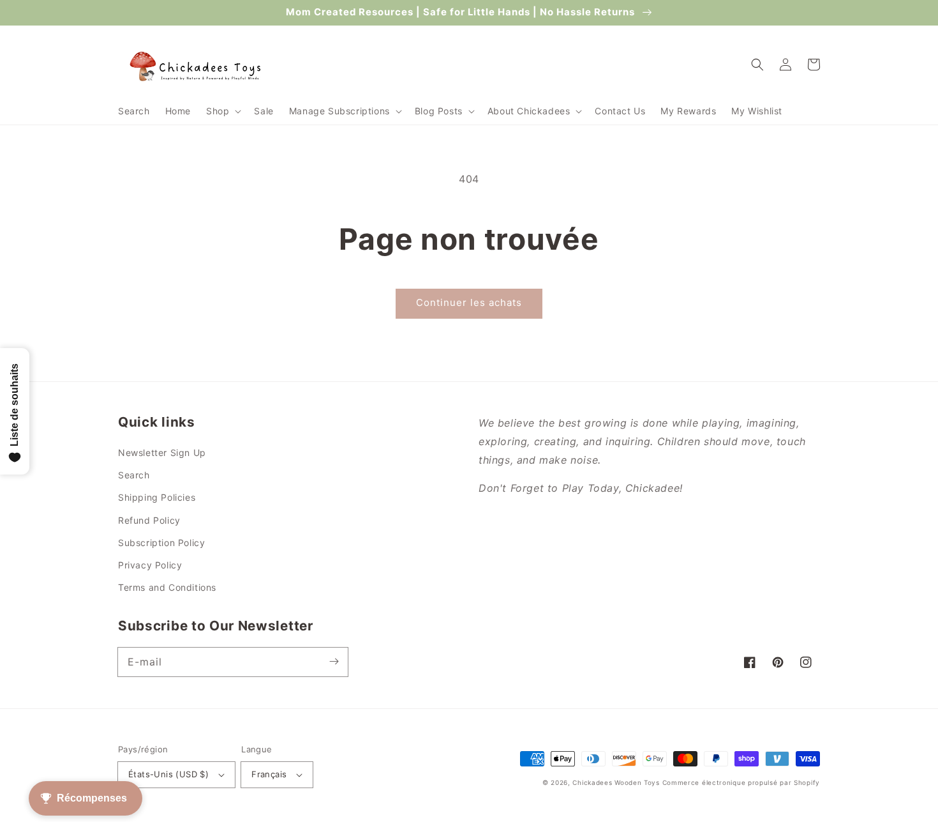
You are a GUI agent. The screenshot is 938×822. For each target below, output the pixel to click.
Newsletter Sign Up (162, 452)
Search (134, 474)
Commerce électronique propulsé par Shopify (741, 782)
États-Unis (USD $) (168, 774)
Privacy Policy (150, 564)
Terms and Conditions (167, 587)
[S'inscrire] (334, 662)
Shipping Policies (156, 497)
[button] (222, 111)
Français (269, 774)
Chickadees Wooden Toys (615, 782)
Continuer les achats (469, 302)
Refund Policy (149, 520)
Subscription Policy (161, 542)
